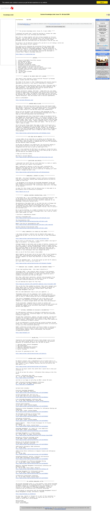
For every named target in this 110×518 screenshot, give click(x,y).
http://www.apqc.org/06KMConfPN (25, 384)
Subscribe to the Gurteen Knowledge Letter (55, 26)
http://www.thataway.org (23, 332)
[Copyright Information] (109, 15)
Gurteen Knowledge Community (55, 23)
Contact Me (102, 23)
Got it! (102, 2)
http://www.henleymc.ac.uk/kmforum (26, 493)
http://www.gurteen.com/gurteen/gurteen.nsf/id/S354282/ (32, 406)
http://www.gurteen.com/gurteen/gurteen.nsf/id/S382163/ (32, 463)
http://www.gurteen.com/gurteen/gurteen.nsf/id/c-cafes (32, 228)
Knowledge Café (48, 507)
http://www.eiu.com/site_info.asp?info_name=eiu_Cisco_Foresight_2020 (36, 284)
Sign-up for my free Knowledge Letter (102, 26)
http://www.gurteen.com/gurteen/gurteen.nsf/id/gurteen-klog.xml (34, 157)
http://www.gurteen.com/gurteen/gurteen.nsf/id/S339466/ (32, 392)
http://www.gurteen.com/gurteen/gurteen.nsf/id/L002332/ (32, 439)
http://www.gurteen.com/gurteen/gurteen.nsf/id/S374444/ (32, 478)
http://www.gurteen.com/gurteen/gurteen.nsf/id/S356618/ (32, 454)
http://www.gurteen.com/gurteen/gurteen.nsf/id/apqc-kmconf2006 (34, 435)
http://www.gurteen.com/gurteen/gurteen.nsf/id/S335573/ (32, 448)
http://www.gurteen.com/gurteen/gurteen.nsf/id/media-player (33, 133)
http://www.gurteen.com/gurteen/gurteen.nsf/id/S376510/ (32, 444)
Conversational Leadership (60, 508)
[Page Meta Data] (107, 15)
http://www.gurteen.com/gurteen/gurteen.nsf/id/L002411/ (32, 397)
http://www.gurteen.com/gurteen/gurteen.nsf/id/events (31, 366)
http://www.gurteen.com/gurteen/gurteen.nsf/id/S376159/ (32, 416)
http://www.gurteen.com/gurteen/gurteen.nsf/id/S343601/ (32, 420)
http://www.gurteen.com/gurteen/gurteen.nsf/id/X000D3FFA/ (32, 401)
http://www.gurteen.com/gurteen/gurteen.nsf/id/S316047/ (32, 411)
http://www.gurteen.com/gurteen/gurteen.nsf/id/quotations (32, 172)
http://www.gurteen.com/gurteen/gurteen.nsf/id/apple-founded (33, 263)
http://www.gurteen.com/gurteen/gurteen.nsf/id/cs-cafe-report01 (34, 224)
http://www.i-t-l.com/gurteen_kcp (25, 54)
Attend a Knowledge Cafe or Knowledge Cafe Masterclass (102, 39)
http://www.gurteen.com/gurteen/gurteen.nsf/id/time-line (32, 238)
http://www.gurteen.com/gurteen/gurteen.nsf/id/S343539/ (32, 426)
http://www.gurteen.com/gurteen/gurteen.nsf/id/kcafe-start (33, 218)
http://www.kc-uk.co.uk (22, 191)
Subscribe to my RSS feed (102, 33)
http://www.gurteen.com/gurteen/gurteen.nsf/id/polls (31, 353)
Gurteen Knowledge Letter (23, 23)
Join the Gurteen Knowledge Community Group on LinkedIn (102, 29)
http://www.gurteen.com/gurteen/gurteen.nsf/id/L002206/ (32, 430)
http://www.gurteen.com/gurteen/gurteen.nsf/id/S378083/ (32, 473)
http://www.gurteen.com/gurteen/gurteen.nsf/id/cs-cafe (32, 221)
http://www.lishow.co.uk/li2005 (25, 377)
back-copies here (27, 24)
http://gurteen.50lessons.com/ (24, 100)
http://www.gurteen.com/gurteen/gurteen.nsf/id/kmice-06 (32, 469)
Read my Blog (102, 35)
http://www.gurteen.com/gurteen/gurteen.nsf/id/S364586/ (32, 458)
